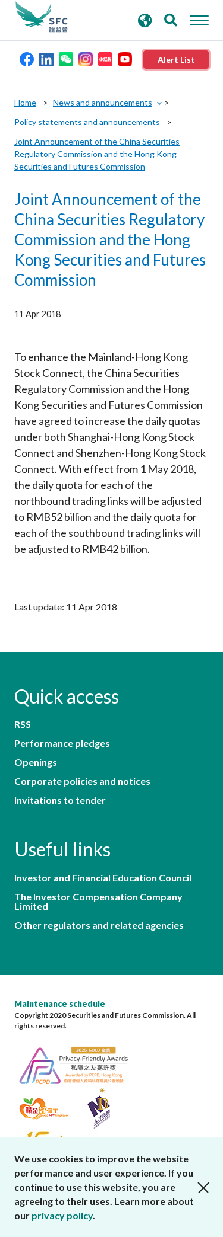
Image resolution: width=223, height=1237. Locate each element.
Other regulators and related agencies (99, 925)
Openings (35, 762)
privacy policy (62, 1215)
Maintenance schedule (59, 1004)
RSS (22, 724)
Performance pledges (62, 743)
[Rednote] (105, 58)
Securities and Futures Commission (41, 17)
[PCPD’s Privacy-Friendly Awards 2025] (79, 1063)
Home (25, 102)
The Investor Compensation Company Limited (98, 901)
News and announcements (102, 102)
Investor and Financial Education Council (102, 878)
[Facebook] (27, 58)
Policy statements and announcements (87, 122)
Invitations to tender (60, 800)
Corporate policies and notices (82, 781)
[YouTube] (125, 58)
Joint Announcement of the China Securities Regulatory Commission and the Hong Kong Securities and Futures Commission (97, 153)
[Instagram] (85, 58)
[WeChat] (66, 58)
